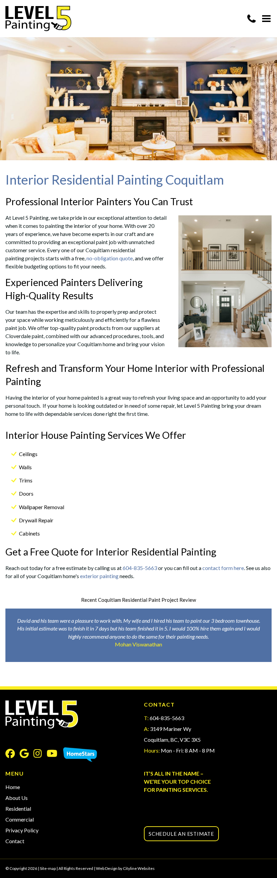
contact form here (223, 568)
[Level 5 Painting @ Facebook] (12, 755)
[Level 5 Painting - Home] (38, 18)
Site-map (48, 868)
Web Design (107, 868)
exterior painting (99, 576)
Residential (18, 808)
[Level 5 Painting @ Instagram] (40, 755)
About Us (16, 797)
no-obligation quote (109, 258)
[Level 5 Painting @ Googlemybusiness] (26, 755)
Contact (14, 841)
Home (12, 787)
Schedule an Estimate (181, 834)
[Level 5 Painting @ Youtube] (54, 755)
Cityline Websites (139, 868)
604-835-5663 (140, 568)
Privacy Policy (22, 830)
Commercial (19, 819)
